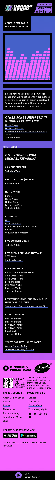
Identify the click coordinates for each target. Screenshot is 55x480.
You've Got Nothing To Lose (19, 349)
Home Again (11, 125)
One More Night (13, 284)
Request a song (11, 413)
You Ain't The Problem (16, 232)
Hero (7, 220)
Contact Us (34, 401)
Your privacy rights (38, 409)
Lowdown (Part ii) (14, 327)
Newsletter (44, 8)
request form (33, 106)
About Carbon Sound (13, 397)
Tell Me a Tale (12, 171)
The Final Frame (13, 291)
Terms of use (35, 405)
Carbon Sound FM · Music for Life (24, 392)
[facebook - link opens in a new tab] (37, 11)
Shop (5, 420)
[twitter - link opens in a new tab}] (35, 413)
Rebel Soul (10, 330)
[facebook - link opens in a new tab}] (30, 413)
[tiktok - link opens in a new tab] (46, 11)
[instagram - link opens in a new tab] (50, 11)
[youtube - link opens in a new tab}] (30, 417)
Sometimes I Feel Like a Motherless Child (26, 306)
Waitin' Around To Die (16, 346)
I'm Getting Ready (14, 128)
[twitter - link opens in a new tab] (41, 11)
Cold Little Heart (14, 260)
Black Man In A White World (19, 272)
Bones (8, 195)
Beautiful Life (12, 183)
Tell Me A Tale (12, 137)
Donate (43, 4)
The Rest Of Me (13, 333)
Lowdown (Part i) (14, 324)
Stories (6, 401)
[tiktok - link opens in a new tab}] (40, 413)
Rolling (8, 229)
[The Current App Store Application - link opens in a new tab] (10, 435)
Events (6, 405)
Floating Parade (13, 318)
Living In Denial (13, 223)
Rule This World (13, 287)
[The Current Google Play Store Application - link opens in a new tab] (28, 435)
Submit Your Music (12, 417)
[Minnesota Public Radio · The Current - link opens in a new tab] (27, 368)
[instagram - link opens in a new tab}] (45, 413)
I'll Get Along (12, 201)
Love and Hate (12, 281)
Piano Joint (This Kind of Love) (21, 226)
